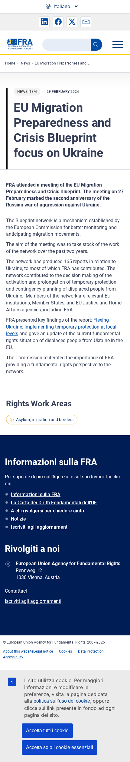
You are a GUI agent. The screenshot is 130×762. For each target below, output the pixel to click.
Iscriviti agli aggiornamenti (40, 527)
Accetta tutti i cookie (47, 730)
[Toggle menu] (117, 44)
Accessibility (13, 657)
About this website (18, 651)
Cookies (65, 651)
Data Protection (91, 651)
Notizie (18, 519)
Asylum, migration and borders (44, 419)
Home (10, 63)
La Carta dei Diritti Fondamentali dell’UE (54, 502)
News (25, 63)
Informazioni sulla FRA (35, 494)
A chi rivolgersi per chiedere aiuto (47, 511)
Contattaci (16, 591)
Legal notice (43, 651)
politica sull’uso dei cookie (62, 701)
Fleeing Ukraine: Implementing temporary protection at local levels (61, 327)
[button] (44, 21)
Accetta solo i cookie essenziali (59, 747)
